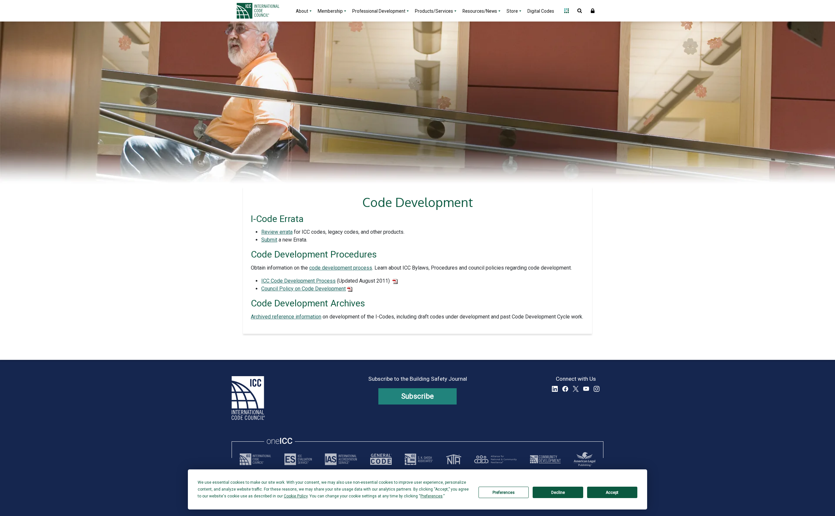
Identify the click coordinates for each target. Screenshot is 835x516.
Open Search (579, 11)
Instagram (596, 389)
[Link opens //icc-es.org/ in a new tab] (298, 459)
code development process (340, 268)
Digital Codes (540, 11)
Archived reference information (286, 317)
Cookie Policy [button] (296, 496)
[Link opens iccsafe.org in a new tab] (255, 459)
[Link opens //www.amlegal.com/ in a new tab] (584, 459)
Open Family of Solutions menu (566, 11)
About (302, 11)
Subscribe (417, 396)
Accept (612, 492)
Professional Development (378, 11)
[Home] (262, 11)
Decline (558, 492)
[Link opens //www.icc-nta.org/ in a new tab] (453, 459)
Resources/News (480, 11)
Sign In (592, 11)
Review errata (277, 232)
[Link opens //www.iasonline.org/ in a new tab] (341, 459)
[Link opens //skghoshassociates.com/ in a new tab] (419, 459)
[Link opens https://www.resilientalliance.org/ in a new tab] (495, 459)
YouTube (586, 389)
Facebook (565, 389)
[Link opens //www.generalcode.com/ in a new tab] (381, 459)
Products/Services (434, 11)
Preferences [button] (431, 496)
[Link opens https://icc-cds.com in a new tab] (545, 459)
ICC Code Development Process (298, 281)
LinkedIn (555, 389)
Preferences (504, 492)
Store (512, 11)
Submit (269, 240)
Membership (330, 11)
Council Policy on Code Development (303, 289)
